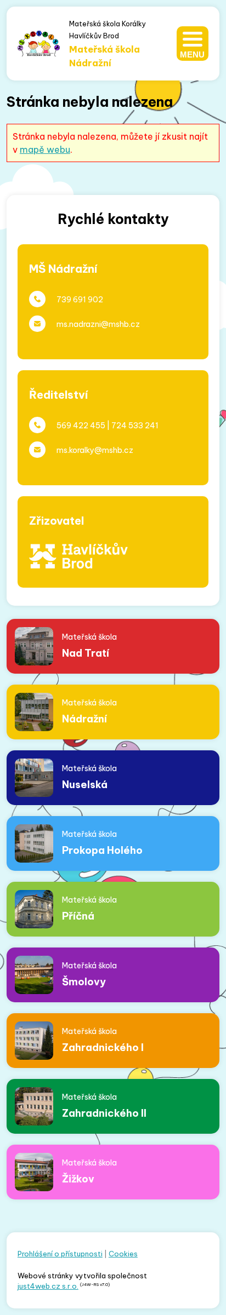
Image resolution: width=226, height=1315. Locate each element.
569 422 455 (80, 425)
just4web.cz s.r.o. (48, 1286)
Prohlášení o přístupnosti (60, 1253)
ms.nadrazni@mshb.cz (98, 324)
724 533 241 (135, 425)
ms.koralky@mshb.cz (94, 450)
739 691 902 (79, 300)
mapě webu (45, 149)
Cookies (123, 1253)
